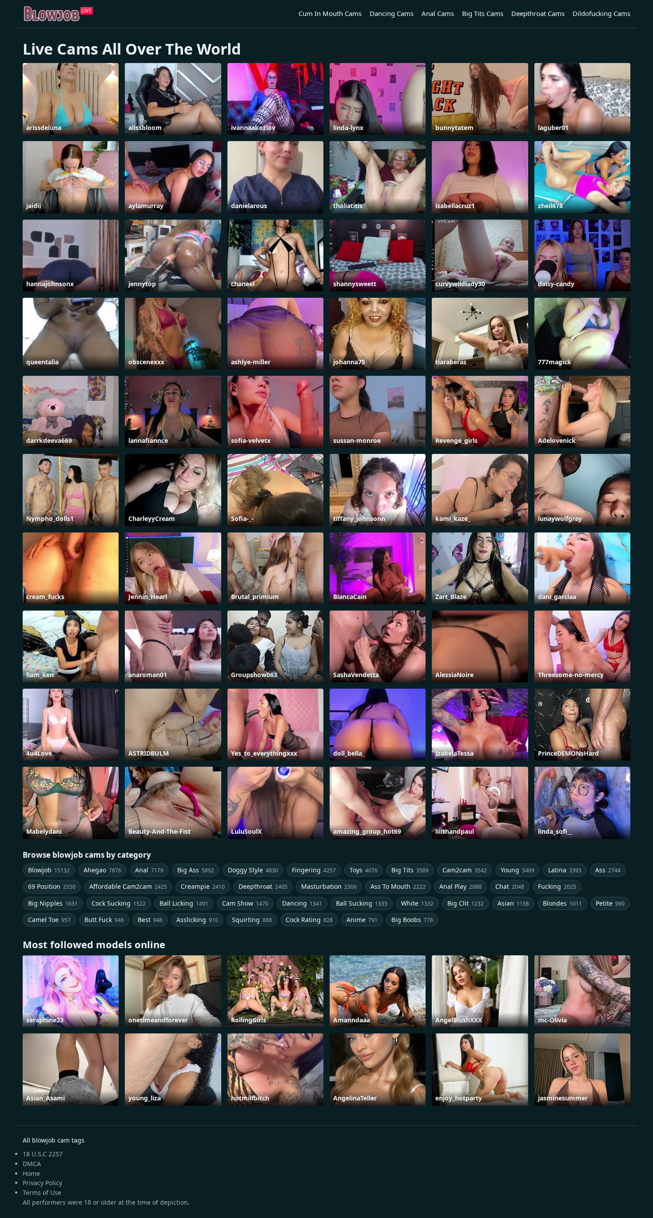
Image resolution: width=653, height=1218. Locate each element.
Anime (362, 919)
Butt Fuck (104, 919)
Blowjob (49, 870)
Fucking (557, 886)
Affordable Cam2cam (128, 886)
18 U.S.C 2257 (43, 1154)
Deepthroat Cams (538, 13)
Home (31, 1173)
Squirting (252, 919)
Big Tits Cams (482, 13)
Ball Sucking (361, 903)
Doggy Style (253, 870)
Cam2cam (464, 870)
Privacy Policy (42, 1183)
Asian (513, 903)
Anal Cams (438, 13)
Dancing (302, 903)
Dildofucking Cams (601, 13)
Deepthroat (263, 886)
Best (150, 919)
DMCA (32, 1163)
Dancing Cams (392, 13)
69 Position (52, 886)
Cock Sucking (119, 903)
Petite (610, 903)
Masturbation (329, 886)
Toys (364, 870)
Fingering (314, 870)
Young (517, 870)
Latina (564, 870)
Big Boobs (412, 919)
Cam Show (245, 903)
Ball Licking (183, 903)
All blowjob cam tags (53, 1140)
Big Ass (195, 870)
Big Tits (410, 870)
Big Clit (465, 903)
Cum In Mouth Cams (330, 13)
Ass (608, 870)
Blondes (562, 903)
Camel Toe (49, 919)
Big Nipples (53, 903)
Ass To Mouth (398, 886)
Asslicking (197, 919)
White (417, 903)
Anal (149, 870)
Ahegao (102, 870)
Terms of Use (42, 1192)
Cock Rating (309, 919)
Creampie (203, 886)
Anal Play (460, 886)
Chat (509, 886)
